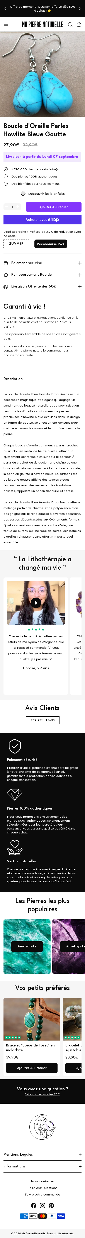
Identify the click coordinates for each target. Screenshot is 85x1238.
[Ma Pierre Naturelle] (42, 24)
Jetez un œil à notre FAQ (42, 1094)
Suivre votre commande (42, 1194)
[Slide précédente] (5, 8)
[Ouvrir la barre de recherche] (70, 24)
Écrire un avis (43, 720)
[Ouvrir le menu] (6, 24)
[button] (12, 1037)
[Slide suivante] (80, 8)
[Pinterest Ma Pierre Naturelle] (51, 1205)
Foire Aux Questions (42, 1188)
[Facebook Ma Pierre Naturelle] (33, 1205)
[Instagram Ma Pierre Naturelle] (42, 1205)
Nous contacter (42, 1181)
